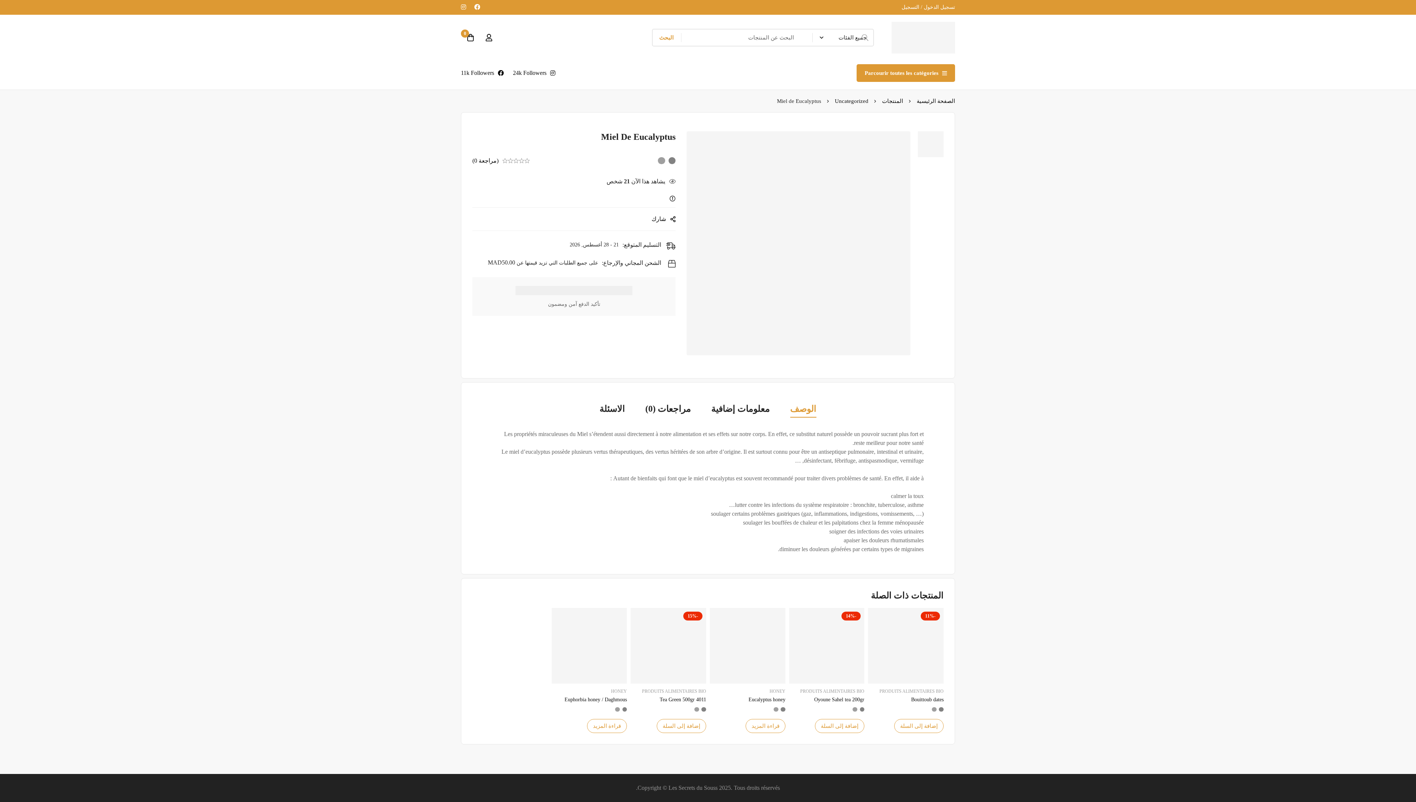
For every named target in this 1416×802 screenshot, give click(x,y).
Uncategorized (851, 101)
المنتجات (892, 101)
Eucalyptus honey (767, 699)
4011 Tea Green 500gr (683, 699)
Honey (777, 691)
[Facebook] (477, 7)
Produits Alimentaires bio (911, 691)
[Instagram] (463, 7)
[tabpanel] (708, 492)
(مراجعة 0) (485, 161)
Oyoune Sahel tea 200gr (839, 699)
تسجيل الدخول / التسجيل (928, 7)
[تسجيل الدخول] (489, 38)
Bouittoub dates (927, 699)
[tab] (803, 409)
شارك (659, 219)
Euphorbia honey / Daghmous (596, 699)
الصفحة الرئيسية (936, 101)
